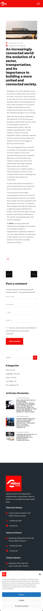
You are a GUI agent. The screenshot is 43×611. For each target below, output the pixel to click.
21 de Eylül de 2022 (22, 432)
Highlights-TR (13, 46)
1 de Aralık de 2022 (22, 398)
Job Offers (10, 381)
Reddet (21, 600)
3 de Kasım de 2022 (22, 416)
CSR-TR (9, 370)
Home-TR (23, 46)
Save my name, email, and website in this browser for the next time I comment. (21, 331)
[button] (40, 574)
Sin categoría (11, 385)
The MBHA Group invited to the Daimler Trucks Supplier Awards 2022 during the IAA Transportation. (26, 437)
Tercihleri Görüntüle (21, 606)
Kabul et (21, 594)
